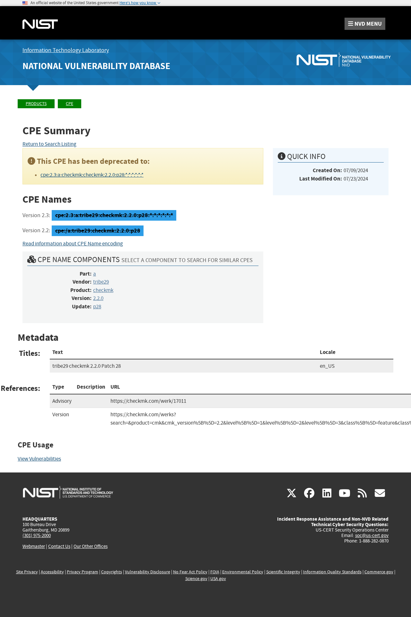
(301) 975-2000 (36, 535)
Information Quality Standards (332, 572)
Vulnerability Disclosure (147, 572)
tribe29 (101, 281)
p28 (97, 306)
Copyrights (111, 572)
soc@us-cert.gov (372, 535)
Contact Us (59, 546)
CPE (69, 104)
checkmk (103, 290)
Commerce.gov (378, 572)
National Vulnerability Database (96, 66)
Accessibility (52, 572)
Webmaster (33, 546)
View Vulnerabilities (39, 458)
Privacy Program (82, 572)
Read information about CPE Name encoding (72, 243)
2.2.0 (98, 298)
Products (36, 104)
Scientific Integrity (283, 572)
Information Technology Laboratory (65, 50)
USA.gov (218, 579)
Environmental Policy (242, 572)
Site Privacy (27, 572)
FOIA (214, 572)
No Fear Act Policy (190, 572)
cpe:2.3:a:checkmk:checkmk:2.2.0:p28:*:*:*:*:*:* (92, 175)
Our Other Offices (91, 546)
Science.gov (196, 579)
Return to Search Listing (49, 144)
